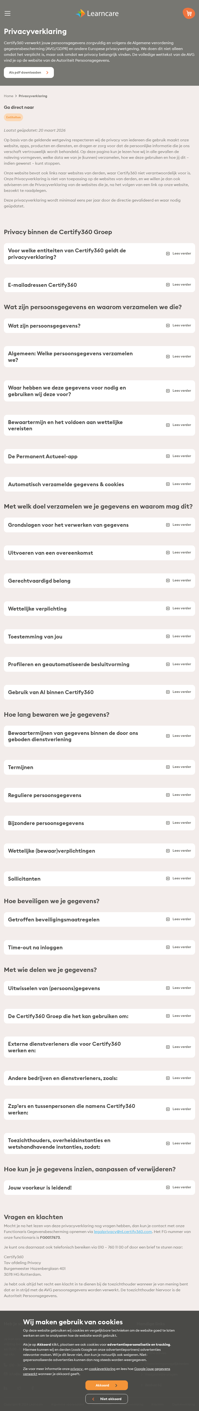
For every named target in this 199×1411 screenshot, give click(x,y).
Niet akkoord (111, 1399)
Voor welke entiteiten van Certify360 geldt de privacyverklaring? (67, 253)
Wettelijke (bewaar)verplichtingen (51, 850)
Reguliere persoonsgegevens (44, 795)
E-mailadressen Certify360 (42, 284)
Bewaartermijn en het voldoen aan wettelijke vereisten (65, 425)
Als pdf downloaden (25, 72)
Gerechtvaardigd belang (39, 580)
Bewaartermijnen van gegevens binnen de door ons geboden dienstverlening (73, 736)
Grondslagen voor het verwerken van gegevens (68, 524)
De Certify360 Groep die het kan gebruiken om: (68, 1016)
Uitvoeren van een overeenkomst (50, 552)
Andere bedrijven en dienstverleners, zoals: (62, 1078)
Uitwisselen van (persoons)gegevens (54, 988)
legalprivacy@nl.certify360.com (123, 1231)
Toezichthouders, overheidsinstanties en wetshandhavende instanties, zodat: (59, 1143)
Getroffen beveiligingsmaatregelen (54, 919)
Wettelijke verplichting (37, 608)
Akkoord (103, 1385)
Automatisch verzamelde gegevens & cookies (66, 484)
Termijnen (20, 767)
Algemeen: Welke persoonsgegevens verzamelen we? (70, 356)
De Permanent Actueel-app (42, 456)
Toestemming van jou (35, 636)
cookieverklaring (102, 1369)
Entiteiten (13, 117)
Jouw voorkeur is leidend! (40, 1187)
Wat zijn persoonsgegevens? (44, 325)
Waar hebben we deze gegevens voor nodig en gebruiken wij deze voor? (67, 390)
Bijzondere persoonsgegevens (46, 823)
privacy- (77, 1369)
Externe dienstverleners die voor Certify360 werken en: (64, 1047)
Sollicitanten (24, 878)
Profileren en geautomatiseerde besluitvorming (69, 664)
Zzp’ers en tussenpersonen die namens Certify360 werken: (71, 1109)
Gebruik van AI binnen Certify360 (51, 692)
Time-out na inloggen (35, 947)
